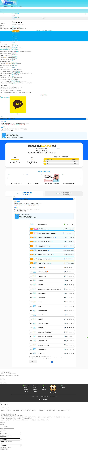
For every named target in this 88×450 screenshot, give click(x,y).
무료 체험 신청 (14, 80)
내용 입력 (2, 428)
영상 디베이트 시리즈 (16, 72)
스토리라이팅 (14, 62)
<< (47, 361)
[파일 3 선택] (21, 445)
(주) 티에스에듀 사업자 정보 (43, 399)
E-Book (13, 67)
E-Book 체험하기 (15, 71)
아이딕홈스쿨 (14, 38)
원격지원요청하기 (44, 95)
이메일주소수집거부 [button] (53, 396)
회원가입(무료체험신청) (16, 28)
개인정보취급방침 (44, 396)
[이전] (3, 148)
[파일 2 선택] (21, 439)
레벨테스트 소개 (15, 45)
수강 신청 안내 (14, 78)
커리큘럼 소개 (14, 54)
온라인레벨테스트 (15, 49)
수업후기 (13, 42)
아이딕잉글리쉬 (16, 31)
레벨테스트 (14, 44)
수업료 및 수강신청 (15, 81)
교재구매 (13, 83)
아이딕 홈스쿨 (14, 58)
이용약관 (37, 396)
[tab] (24, 193)
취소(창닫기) (2, 449)
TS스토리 (16, 13)
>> (64, 361)
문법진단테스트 (15, 51)
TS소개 (13, 35)
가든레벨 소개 (14, 47)
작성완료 (6, 449)
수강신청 (13, 76)
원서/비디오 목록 (15, 63)
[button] (7, 178)
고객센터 (13, 29)
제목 (1, 424)
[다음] (85, 148)
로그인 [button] (13, 26)
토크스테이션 (14, 36)
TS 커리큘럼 (14, 53)
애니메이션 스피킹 (15, 74)
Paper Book (14, 65)
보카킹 (13, 60)
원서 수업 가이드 (15, 69)
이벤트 (13, 13)
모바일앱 (13, 15)
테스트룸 (13, 19)
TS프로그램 (14, 33)
